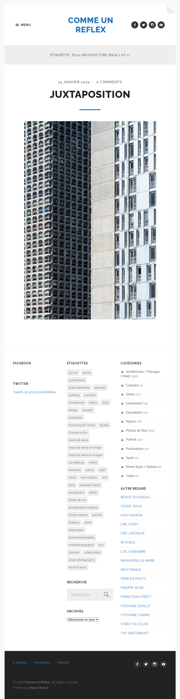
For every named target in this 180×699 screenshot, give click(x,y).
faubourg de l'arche (82, 425)
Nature (131, 421)
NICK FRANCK (131, 569)
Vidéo (130, 476)
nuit (104, 477)
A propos (20, 662)
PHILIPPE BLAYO (132, 588)
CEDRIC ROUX (131, 506)
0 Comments (109, 82)
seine (88, 522)
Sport (130, 458)
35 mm (73, 372)
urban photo (92, 552)
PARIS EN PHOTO (133, 578)
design (73, 410)
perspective (77, 492)
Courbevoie (77, 402)
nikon (72, 477)
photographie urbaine (83, 507)
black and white (79, 387)
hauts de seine (78, 440)
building (74, 395)
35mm (86, 372)
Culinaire (132, 385)
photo (93, 492)
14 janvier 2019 (74, 82)
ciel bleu (90, 395)
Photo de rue (77, 500)
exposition (76, 417)
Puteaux (74, 522)
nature (89, 470)
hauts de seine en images (86, 455)
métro (93, 462)
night (102, 470)
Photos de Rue (136, 430)
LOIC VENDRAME (133, 551)
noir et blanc (89, 477)
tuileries (74, 552)
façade (104, 425)
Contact (63, 662)
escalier (87, 410)
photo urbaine (78, 515)
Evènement (134, 403)
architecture (77, 380)
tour (101, 545)
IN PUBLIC (128, 542)
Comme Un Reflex (90, 25)
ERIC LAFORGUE (133, 533)
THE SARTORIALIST (135, 633)
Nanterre (75, 470)
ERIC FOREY (130, 524)
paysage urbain (90, 485)
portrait (97, 515)
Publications (135, 449)
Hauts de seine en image (85, 447)
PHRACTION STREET (136, 597)
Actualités (42, 662)
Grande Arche (78, 432)
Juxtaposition (90, 94)
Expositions (134, 412)
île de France (77, 567)
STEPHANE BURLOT (136, 606)
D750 (105, 402)
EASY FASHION (131, 515)
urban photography (82, 560)
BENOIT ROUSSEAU (135, 497)
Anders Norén (38, 688)
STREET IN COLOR (134, 624)
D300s (93, 402)
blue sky (100, 387)
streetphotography (81, 545)
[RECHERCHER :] (90, 595)
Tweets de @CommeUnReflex (34, 392)
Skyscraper (76, 530)
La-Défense (76, 462)
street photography (81, 537)
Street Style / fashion (141, 467)
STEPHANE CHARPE (135, 615)
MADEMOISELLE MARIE (138, 560)
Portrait (131, 439)
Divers (130, 394)
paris (72, 485)
